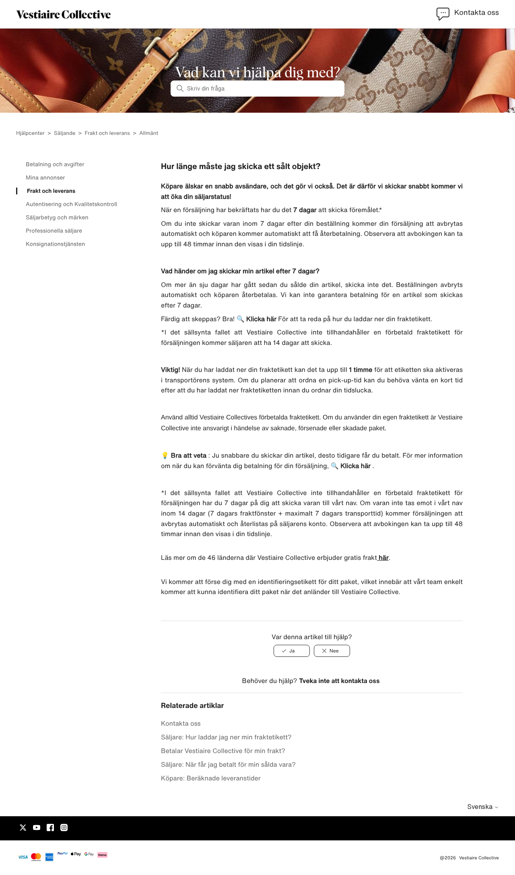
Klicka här (260, 319)
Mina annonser (45, 177)
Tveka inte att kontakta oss (339, 680)
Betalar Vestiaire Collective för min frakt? (223, 750)
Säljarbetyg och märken (57, 217)
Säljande (64, 133)
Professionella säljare (54, 230)
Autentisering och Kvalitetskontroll (71, 204)
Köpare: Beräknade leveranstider (211, 778)
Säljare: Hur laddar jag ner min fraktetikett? (226, 737)
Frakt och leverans (107, 133)
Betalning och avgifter (55, 164)
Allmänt (148, 133)
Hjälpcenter (30, 133)
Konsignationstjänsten (55, 244)
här (383, 557)
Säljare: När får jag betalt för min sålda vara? (228, 764)
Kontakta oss (181, 723)
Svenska (480, 806)
